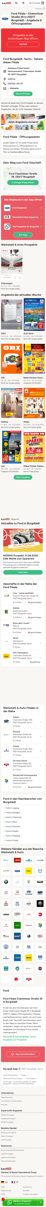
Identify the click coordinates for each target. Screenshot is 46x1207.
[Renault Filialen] (29, 968)
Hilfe (3, 1187)
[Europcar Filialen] (17, 925)
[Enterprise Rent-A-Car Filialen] (6, 914)
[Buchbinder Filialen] (17, 979)
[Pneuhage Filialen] (6, 871)
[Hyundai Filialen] (29, 892)
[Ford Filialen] (17, 871)
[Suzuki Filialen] (6, 957)
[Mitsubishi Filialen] (6, 903)
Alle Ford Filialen (23, 94)
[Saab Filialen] (29, 936)
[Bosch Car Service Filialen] (17, 903)
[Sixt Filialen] (40, 881)
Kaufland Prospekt (8, 1119)
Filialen (23, 1075)
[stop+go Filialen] (6, 936)
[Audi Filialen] (17, 914)
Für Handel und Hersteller (11, 1101)
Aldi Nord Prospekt (8, 1133)
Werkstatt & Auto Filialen (13, 1079)
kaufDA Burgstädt (10, 1075)
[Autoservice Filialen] (6, 979)
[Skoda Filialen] (29, 881)
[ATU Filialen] (17, 860)
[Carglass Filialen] (29, 914)
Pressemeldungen (8, 1161)
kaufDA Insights (7, 1154)
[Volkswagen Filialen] (6, 946)
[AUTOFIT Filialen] (40, 914)
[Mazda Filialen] (40, 871)
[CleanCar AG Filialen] (17, 968)
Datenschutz (6, 1191)
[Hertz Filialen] (29, 957)
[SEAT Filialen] (17, 892)
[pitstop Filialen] (17, 936)
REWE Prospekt (7, 1122)
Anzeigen (38, 9)
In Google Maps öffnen (23, 182)
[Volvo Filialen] (17, 946)
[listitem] (11, 269)
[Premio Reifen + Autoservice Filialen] (17, 957)
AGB (3, 1194)
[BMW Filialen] (6, 881)
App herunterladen (8, 1157)
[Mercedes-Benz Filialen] (17, 881)
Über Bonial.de (7, 1097)
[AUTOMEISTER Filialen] (29, 860)
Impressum (27, 1187)
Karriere (4, 1105)
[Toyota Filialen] (6, 892)
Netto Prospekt (7, 1136)
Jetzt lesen (23, 572)
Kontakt (26, 1191)
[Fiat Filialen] (40, 968)
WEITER (23, 44)
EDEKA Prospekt (7, 1115)
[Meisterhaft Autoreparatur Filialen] (40, 925)
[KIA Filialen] (40, 936)
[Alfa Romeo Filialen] (40, 903)
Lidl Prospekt (6, 1140)
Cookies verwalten (30, 1194)
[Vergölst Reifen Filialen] (29, 871)
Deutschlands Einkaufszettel (12, 1150)
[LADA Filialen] (29, 946)
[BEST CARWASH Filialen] (6, 968)
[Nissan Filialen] (29, 903)
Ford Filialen (31, 1079)
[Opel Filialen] (40, 946)
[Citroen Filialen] (6, 925)
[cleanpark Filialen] (40, 860)
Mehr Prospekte (23, 477)
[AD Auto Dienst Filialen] (29, 979)
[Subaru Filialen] (40, 892)
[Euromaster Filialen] (6, 860)
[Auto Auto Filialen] (40, 957)
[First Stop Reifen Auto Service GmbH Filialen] (29, 925)
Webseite (14, 88)
